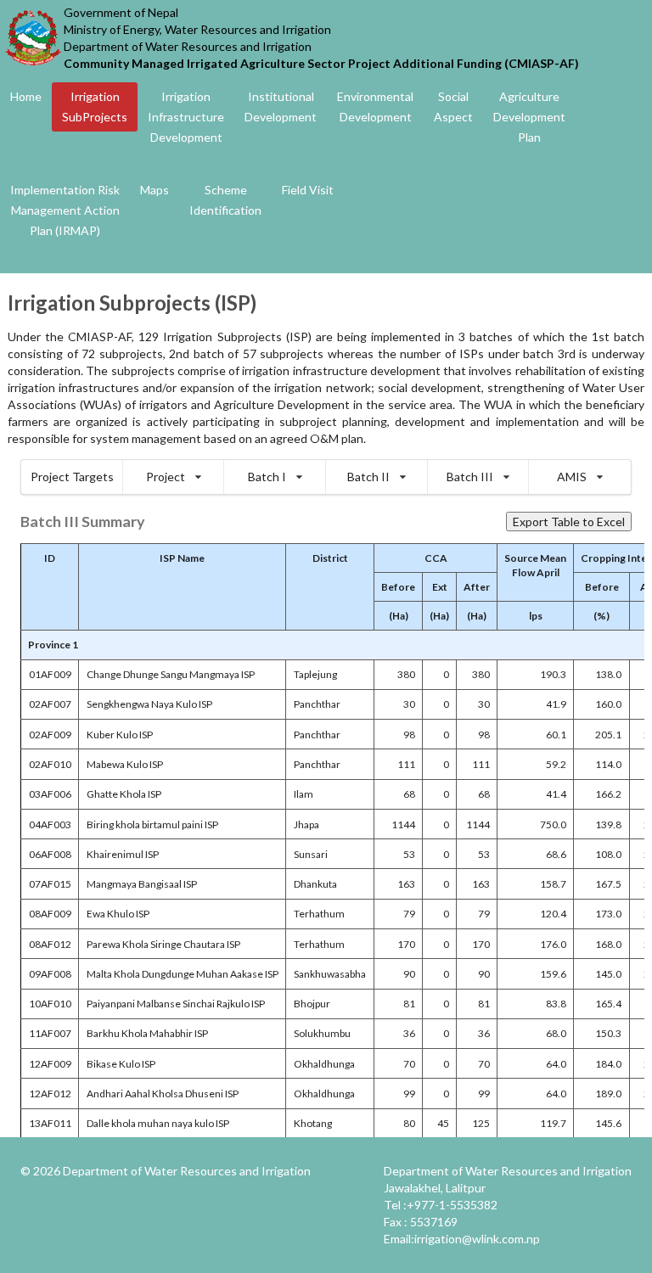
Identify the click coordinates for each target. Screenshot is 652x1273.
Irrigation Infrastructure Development (186, 116)
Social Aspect (453, 106)
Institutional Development (280, 106)
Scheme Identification (225, 199)
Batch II (368, 476)
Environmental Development (375, 106)
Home (26, 96)
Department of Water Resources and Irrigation (187, 1171)
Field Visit (308, 189)
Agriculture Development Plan (529, 116)
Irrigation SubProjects (94, 106)
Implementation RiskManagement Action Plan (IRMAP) (65, 210)
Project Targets (72, 476)
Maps (154, 189)
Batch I (267, 476)
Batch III (470, 476)
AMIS (572, 476)
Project (165, 476)
